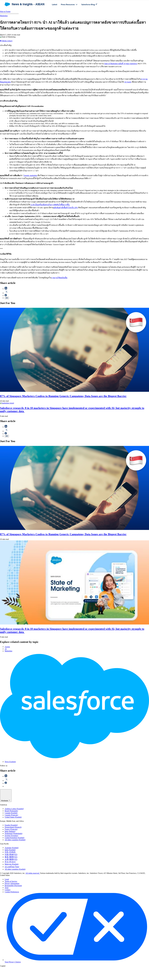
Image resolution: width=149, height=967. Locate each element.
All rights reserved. (32, 873)
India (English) (10, 850)
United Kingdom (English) (14, 838)
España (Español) (11, 825)
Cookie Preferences (12, 892)
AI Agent (127, 82)
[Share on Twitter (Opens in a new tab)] (6, 293)
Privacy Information (12, 883)
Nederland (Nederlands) (13, 833)
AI (6, 649)
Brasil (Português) (11, 811)
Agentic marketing (30, 175)
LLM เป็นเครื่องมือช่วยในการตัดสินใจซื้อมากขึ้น (50, 205)
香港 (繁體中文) (11, 857)
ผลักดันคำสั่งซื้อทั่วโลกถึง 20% (65, 208)
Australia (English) (12, 848)
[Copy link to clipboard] (7, 298)
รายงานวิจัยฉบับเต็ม (59, 278)
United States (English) (13, 817)
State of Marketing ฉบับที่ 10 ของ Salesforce (120, 64)
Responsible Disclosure (13, 886)
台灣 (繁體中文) (11, 859)
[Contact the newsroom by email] (6, 786)
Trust (6, 888)
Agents (7, 647)
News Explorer (10, 762)
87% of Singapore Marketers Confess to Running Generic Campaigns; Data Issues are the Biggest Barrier (63, 396)
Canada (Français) (11, 815)
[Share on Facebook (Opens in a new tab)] (6, 296)
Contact (7, 890)
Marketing (4, 16)
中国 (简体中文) (11, 854)
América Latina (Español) (14, 809)
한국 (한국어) (10, 862)
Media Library (7, 41)
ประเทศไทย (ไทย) (12, 867)
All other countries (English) (15, 840)
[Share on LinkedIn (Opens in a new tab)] (6, 289)
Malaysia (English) (12, 864)
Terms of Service (11, 881)
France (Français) (11, 829)
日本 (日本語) (10, 852)
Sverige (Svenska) (11, 836)
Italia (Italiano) (10, 831)
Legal (7, 879)
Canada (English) (11, 813)
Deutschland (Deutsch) (13, 827)
